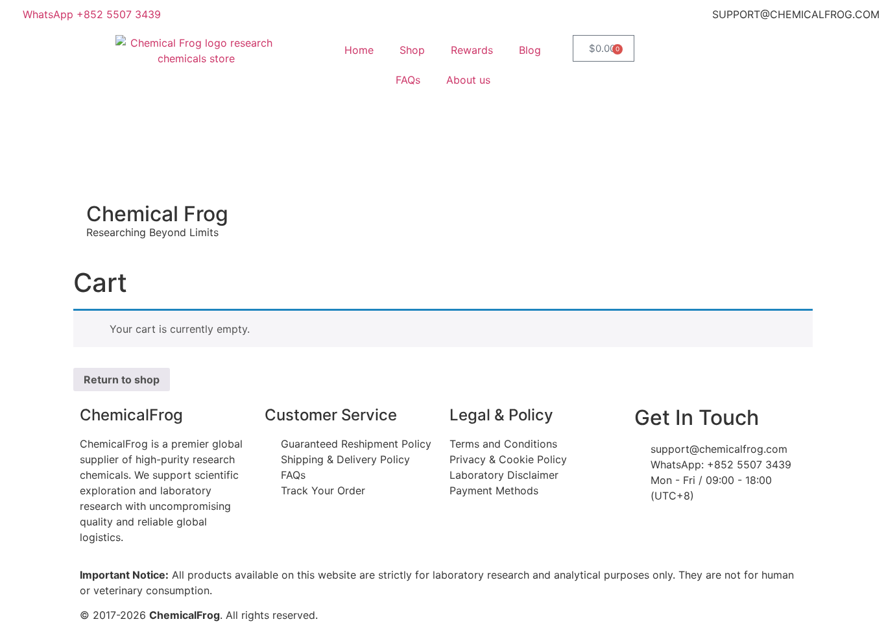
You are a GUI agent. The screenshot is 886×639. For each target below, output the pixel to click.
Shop (412, 49)
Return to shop (122, 379)
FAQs (408, 79)
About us (468, 79)
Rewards (472, 49)
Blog (530, 49)
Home (359, 49)
